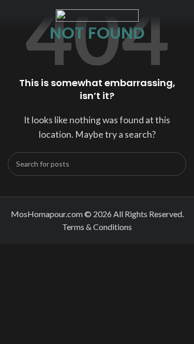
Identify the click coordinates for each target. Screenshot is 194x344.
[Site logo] (97, 14)
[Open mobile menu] (12, 15)
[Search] (174, 164)
